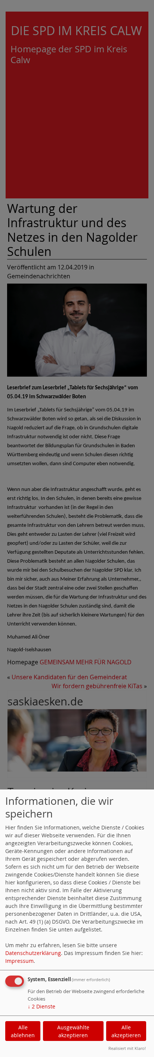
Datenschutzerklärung (33, 952)
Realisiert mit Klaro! (127, 1048)
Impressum (19, 960)
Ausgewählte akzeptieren (73, 1031)
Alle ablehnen (23, 1031)
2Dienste (41, 1006)
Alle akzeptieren (126, 1031)
